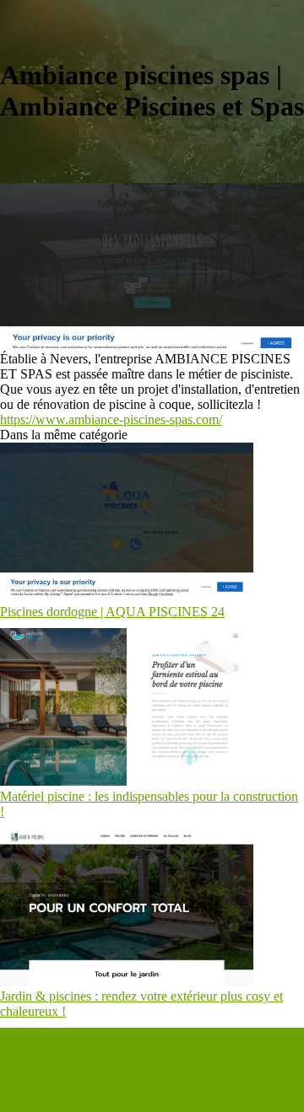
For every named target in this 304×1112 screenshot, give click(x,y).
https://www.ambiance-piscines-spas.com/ (111, 419)
